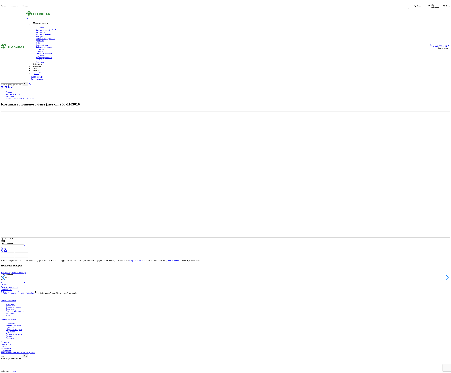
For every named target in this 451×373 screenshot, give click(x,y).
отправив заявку (136, 261)
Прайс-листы (6, 344)
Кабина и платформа (14, 325)
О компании (6, 351)
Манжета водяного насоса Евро (13, 273)
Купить (4, 248)
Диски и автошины (13, 307)
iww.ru (13, 371)
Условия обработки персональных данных (18, 353)
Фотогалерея (6, 348)
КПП (8, 315)
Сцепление (10, 323)
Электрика (10, 309)
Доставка (21, 255)
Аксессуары (10, 305)
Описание (7, 255)
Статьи (4, 346)
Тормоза (9, 336)
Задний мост (11, 328)
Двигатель (10, 313)
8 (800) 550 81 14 (174, 261)
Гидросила (10, 338)
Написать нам (6, 290)
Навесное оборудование (15, 311)
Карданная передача (14, 330)
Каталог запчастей (8, 301)
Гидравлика (10, 332)
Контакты (5, 342)
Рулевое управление (14, 334)
